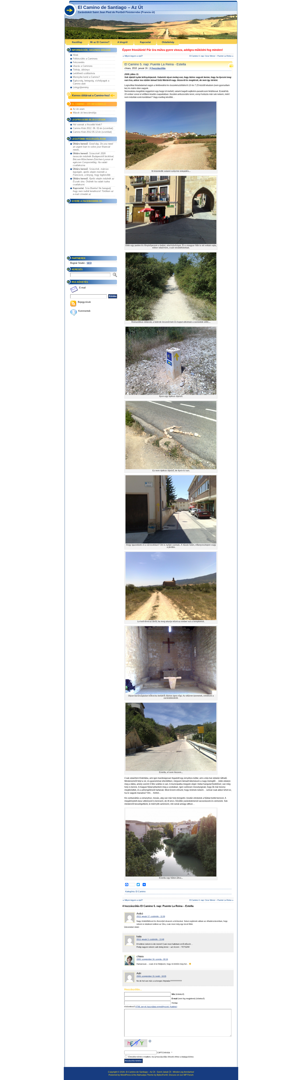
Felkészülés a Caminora (85, 58)
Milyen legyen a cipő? (134, 56)
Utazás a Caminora (82, 66)
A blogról (122, 42)
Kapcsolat (145, 42)
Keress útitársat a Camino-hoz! (91, 95)
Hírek (75, 55)
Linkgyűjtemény (81, 87)
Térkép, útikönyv (81, 69)
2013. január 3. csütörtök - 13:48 (150, 939)
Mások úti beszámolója (84, 112)
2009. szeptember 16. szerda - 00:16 (152, 959)
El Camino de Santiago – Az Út (110, 7)
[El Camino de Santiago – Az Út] (151, 20)
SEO (89, 263)
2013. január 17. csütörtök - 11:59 (150, 916)
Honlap (175, 1003)
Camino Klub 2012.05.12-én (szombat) (92, 132)
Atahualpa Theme (145, 1075)
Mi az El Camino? (99, 42)
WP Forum (188, 1075)
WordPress (125, 1075)
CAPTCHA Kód (163, 1053)
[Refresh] (150, 1041)
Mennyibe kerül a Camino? (86, 77)
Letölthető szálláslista (84, 73)
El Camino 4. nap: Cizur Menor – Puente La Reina (210, 56)
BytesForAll (162, 1075)
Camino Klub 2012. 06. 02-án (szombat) (93, 128)
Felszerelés (79, 62)
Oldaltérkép (168, 42)
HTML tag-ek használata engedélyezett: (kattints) (156, 1007)
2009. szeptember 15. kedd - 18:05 (151, 976)
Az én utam (79, 109)
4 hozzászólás (158, 68)
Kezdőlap (77, 42)
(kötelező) (178, 994)
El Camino (141, 891)
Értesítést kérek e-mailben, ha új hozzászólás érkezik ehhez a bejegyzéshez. (161, 1057)
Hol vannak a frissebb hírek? (87, 124)
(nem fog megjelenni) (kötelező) (188, 998)
